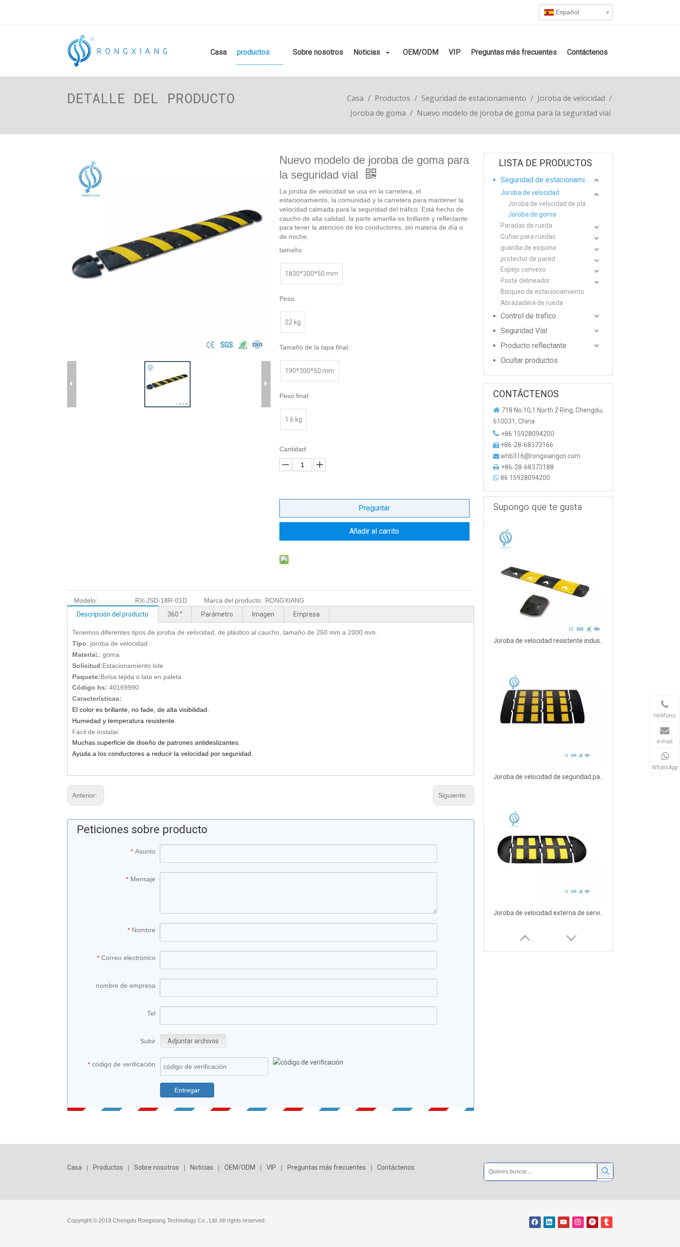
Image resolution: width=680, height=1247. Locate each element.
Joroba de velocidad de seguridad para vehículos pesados (548, 776)
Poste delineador (525, 280)
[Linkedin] (549, 1222)
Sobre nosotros (156, 1167)
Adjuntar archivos (193, 1041)
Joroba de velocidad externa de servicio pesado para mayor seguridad (548, 913)
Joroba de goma (532, 214)
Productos (108, 1167)
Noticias (201, 1167)
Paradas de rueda (526, 225)
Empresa (306, 614)
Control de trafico (528, 316)
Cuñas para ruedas (528, 236)
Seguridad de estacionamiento (550, 179)
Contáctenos (395, 1167)
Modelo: (86, 600)
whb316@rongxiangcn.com (541, 456)
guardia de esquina (528, 247)
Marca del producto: (233, 600)
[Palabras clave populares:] (605, 1171)
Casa (74, 1167)
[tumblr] (606, 1222)
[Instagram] (578, 1222)
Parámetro (217, 614)
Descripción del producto (112, 614)
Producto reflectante (534, 345)
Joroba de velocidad (530, 192)
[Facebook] (535, 1222)
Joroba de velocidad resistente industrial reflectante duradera (548, 640)
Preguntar (374, 508)
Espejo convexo (523, 269)
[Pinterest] (592, 1222)
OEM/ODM (239, 1167)
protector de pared (528, 258)
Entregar (187, 1090)
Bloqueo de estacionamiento (542, 291)
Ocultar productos (529, 360)
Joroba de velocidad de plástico (554, 203)
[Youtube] (563, 1222)
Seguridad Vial (524, 330)
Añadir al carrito (374, 531)
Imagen (263, 614)
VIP (271, 1167)
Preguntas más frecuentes (326, 1167)
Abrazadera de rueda (532, 302)
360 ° (174, 614)
